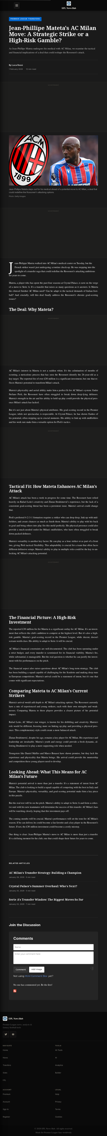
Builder (58, 1073)
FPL (4, 1080)
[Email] (13, 1034)
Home (5, 1050)
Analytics (59, 1065)
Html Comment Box (36, 976)
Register (6, 1117)
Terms (57, 1109)
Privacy (58, 1102)
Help (57, 1094)
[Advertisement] (53, 107)
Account (6, 1102)
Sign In (6, 1109)
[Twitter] (6, 1034)
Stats (5, 1073)
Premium (6, 1094)
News (5, 1058)
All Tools (58, 1050)
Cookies (58, 1117)
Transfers (7, 1065)
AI (56, 1058)
